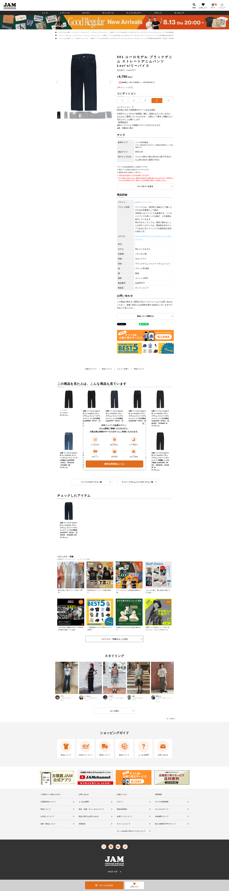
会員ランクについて (124, 816)
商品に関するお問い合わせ (89, 816)
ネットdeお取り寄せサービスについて (131, 831)
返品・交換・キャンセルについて (91, 809)
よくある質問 (84, 802)
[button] (57, 82)
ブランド (158, 13)
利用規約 (82, 824)
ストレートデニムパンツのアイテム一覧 (137, 482)
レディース (65, 13)
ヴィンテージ (108, 13)
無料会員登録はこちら (114, 464)
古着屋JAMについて (48, 802)
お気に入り (203, 8)
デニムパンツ (85, 32)
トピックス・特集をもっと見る (114, 639)
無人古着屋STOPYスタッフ (165, 824)
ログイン (120, 802)
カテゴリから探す (64, 32)
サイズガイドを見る (145, 186)
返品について (107, 369)
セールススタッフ (161, 809)
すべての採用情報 (161, 802)
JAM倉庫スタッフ (161, 816)
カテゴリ (86, 13)
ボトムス (76, 32)
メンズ (45, 13)
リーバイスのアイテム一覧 (91, 482)
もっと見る (170, 718)
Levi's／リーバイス (82, 38)
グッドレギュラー (134, 13)
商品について (139, 369)
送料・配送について (48, 824)
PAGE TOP (113, 872)
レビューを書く (123, 369)
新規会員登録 (122, 809)
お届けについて (91, 369)
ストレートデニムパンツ (100, 32)
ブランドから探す (64, 38)
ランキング (179, 13)
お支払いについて (47, 816)
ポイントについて (123, 824)
